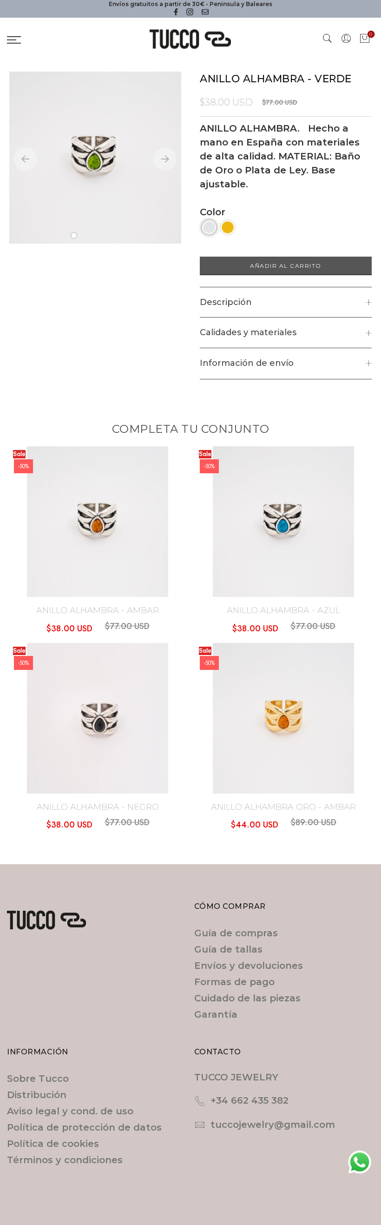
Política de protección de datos (84, 1127)
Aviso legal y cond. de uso (70, 1111)
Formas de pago (234, 981)
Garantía (215, 1014)
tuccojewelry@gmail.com (272, 1124)
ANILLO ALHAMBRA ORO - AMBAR (283, 807)
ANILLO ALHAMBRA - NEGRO (98, 807)
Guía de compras (236, 933)
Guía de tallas (228, 949)
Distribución (36, 1094)
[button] (74, 235)
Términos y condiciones (65, 1159)
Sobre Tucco (38, 1078)
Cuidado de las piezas (247, 998)
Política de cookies (53, 1143)
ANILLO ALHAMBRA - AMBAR (97, 610)
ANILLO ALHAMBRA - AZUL (283, 610)
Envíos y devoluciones (248, 965)
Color (212, 212)
